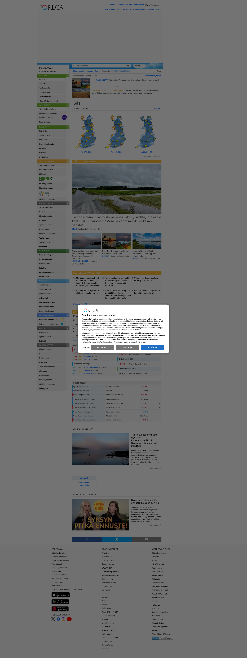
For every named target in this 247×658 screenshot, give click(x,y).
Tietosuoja (86, 347)
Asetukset (127, 348)
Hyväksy (152, 348)
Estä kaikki (102, 348)
